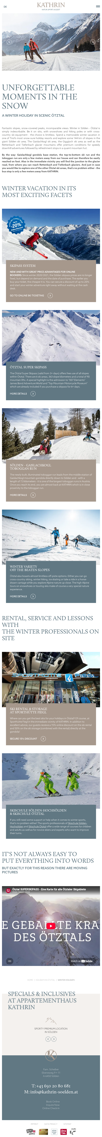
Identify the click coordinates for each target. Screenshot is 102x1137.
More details (18, 394)
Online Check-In (51, 1108)
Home (30, 980)
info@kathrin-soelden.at (54, 1092)
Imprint (34, 1124)
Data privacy (50, 1124)
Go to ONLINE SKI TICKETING (27, 295)
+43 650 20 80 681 (53, 1086)
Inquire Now (53, 1104)
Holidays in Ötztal (45, 980)
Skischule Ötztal (37, 826)
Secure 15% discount (24, 739)
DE (5, 6)
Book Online (53, 1101)
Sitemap (67, 1124)
